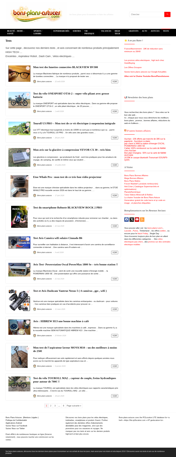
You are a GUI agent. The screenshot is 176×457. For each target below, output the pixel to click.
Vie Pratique (89, 32)
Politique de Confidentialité (16, 420)
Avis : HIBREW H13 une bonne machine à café (61, 321)
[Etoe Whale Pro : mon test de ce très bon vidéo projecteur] (19, 176)
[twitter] (132, 219)
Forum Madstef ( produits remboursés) (141, 184)
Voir (114, 82)
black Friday (143, 233)
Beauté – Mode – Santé (15, 32)
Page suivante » (74, 405)
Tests (166, 31)
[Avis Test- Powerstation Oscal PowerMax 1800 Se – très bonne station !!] (19, 264)
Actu (144, 31)
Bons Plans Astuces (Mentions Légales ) (22, 417)
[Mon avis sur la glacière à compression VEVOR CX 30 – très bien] (19, 149)
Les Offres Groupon (133, 67)
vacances (86, 428)
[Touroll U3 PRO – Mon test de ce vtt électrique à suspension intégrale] (19, 123)
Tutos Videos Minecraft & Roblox (138, 195)
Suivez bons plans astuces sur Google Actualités (145, 72)
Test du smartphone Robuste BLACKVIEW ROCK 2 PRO (67, 207)
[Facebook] (126, 219)
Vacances (106, 31)
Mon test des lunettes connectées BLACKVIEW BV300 (65, 67)
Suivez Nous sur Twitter (15, 428)
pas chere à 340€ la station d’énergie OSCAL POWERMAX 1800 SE (144, 144)
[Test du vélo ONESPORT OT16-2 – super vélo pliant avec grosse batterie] (19, 93)
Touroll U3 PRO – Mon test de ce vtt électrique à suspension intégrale (74, 123)
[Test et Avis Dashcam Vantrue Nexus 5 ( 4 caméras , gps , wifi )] (19, 290)
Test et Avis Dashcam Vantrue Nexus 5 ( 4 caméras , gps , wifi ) (70, 290)
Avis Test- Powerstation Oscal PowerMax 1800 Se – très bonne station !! (75, 264)
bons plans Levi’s (155, 228)
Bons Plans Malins (132, 181)
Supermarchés (61, 31)
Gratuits (133, 31)
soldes (163, 231)
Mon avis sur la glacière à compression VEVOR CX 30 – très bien (72, 149)
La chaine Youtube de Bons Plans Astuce (142, 197)
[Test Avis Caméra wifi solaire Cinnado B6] (19, 237)
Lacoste (127, 231)
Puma (135, 231)
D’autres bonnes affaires (139, 131)
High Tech (117, 32)
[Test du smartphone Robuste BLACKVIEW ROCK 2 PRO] (19, 207)
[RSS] (142, 219)
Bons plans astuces (44, 81)
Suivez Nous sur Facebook (16, 426)
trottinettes (70, 420)
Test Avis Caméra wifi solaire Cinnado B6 (57, 238)
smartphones (80, 420)
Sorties (77, 31)
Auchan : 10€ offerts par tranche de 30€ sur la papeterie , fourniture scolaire (144, 140)
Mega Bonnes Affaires (133, 178)
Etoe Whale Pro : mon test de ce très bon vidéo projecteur (67, 177)
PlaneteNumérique (132, 192)
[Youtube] (137, 219)
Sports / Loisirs (38, 32)
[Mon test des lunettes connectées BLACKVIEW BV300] (19, 66)
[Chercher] (167, 14)
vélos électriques (101, 417)
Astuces (155, 31)
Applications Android (14, 423)
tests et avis (85, 431)
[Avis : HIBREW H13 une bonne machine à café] (19, 321)
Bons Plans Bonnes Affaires (136, 175)
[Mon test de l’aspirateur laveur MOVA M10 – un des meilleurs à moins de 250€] (19, 347)
